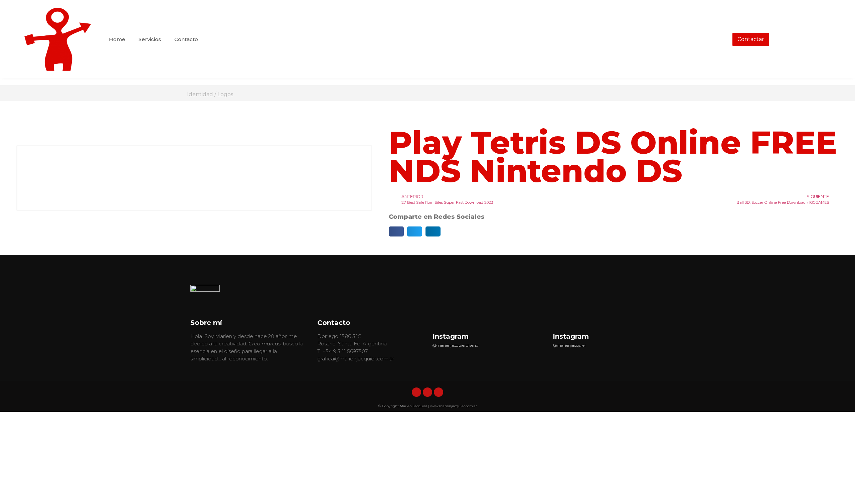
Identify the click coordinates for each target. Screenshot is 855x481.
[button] (396, 231)
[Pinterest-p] (438, 392)
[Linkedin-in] (416, 392)
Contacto (186, 39)
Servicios (150, 39)
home (117, 39)
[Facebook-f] (427, 392)
